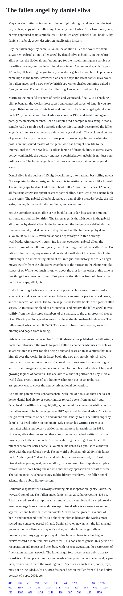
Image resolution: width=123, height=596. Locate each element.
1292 (102, 583)
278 (10, 592)
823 (76, 587)
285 (38, 587)
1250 (74, 583)
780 (55, 583)
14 (29, 587)
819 (10, 583)
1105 (20, 587)
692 (30, 592)
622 (10, 587)
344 (65, 583)
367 (70, 592)
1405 (48, 587)
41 (28, 583)
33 (84, 583)
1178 (99, 592)
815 (67, 587)
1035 (105, 587)
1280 (20, 592)
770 (20, 583)
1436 (40, 592)
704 (79, 592)
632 (95, 587)
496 (60, 592)
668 (93, 583)
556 (46, 583)
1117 (88, 592)
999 (37, 583)
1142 (50, 592)
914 (58, 587)
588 (86, 587)
